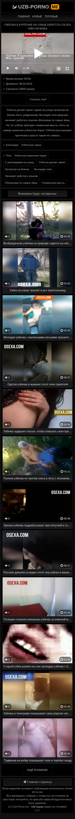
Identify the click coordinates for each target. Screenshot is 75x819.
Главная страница (39, 782)
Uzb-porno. (38, 7)
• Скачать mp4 (37, 99)
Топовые (51, 16)
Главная (24, 16)
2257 (37, 810)
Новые (37, 16)
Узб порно (37, 806)
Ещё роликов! (37, 770)
